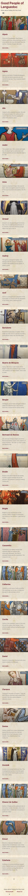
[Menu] (3, 13)
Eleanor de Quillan (10, 802)
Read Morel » (5, 48)
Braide (5, 472)
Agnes (5, 71)
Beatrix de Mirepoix (10, 363)
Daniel (5, 656)
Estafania (6, 860)
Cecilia (5, 619)
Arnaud (5, 219)
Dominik (5, 765)
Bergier (5, 400)
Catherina (6, 584)
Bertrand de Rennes (10, 435)
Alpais (5, 34)
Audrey (5, 256)
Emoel (5, 839)
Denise (5, 726)
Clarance (6, 689)
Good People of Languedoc (12, 5)
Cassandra (6, 545)
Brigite (5, 508)
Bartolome (6, 328)
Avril (4, 293)
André (4, 145)
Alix (3, 108)
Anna (4, 182)
